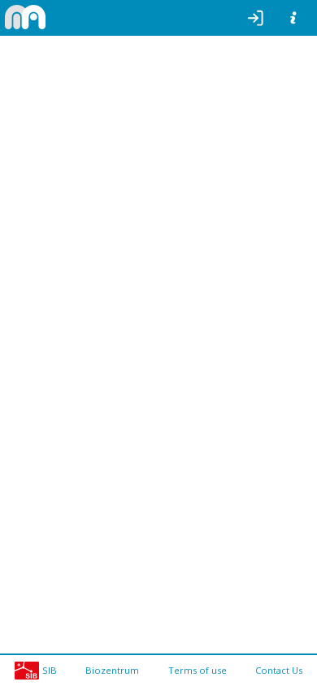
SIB (49, 670)
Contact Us (278, 670)
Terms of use (197, 670)
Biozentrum (112, 670)
